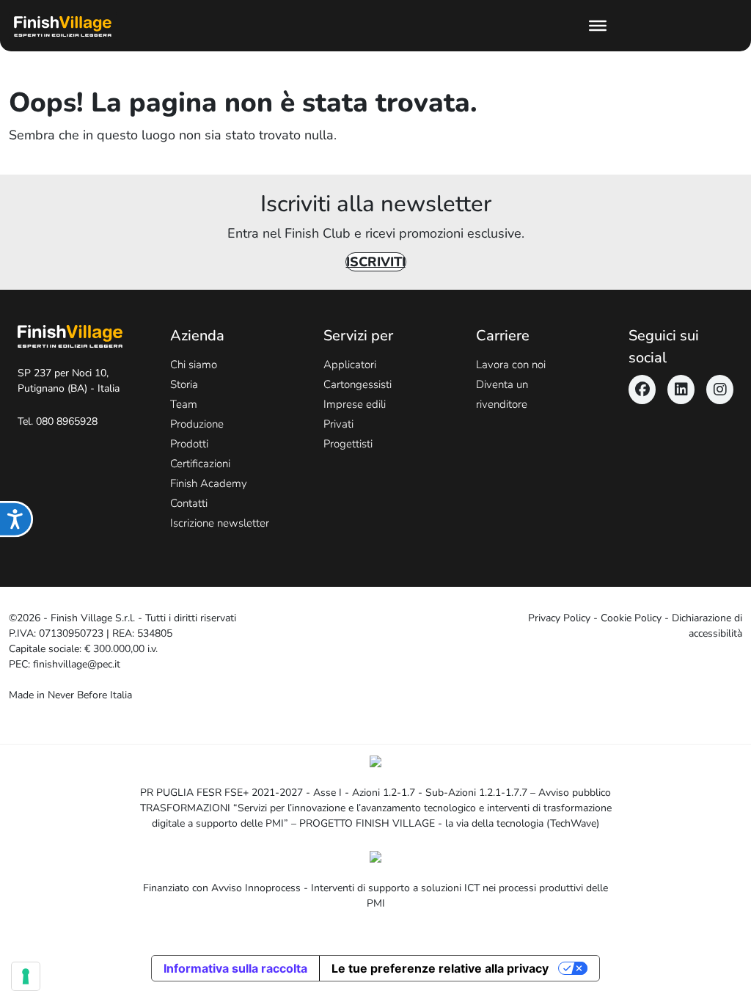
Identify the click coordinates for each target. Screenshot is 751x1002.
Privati (338, 424)
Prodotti (189, 443)
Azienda (197, 335)
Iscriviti (376, 262)
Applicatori (349, 364)
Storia (184, 384)
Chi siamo (193, 364)
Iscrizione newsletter (219, 523)
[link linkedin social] (681, 389)
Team (183, 404)
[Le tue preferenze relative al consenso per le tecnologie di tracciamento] (26, 976)
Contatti (189, 503)
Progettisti (348, 443)
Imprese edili (354, 404)
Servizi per (358, 335)
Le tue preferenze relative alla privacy (440, 968)
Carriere (503, 335)
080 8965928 (67, 421)
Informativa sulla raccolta (235, 968)
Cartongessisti (357, 384)
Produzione (197, 424)
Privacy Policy (559, 618)
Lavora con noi (511, 364)
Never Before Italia (90, 695)
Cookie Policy (631, 618)
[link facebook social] (642, 389)
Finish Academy (208, 483)
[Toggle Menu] (598, 26)
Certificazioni (200, 463)
